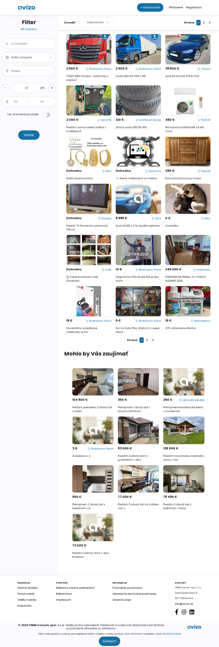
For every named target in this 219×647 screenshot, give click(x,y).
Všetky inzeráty (27, 600)
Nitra (108, 171)
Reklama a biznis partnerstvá (75, 588)
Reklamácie (64, 594)
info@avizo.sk (184, 604)
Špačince (154, 171)
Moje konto (24, 606)
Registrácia (193, 7)
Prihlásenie (176, 7)
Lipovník (105, 120)
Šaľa (157, 218)
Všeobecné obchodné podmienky (134, 594)
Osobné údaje (172, 633)
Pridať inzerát (26, 594)
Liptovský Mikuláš (193, 400)
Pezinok (205, 120)
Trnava (205, 69)
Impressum (63, 600)
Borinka (106, 218)
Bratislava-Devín (102, 448)
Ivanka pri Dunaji (150, 120)
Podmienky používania (127, 588)
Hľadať (29, 135)
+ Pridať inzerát (150, 7)
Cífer (108, 269)
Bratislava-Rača (100, 69)
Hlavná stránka (28, 588)
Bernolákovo (202, 321)
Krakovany (203, 269)
